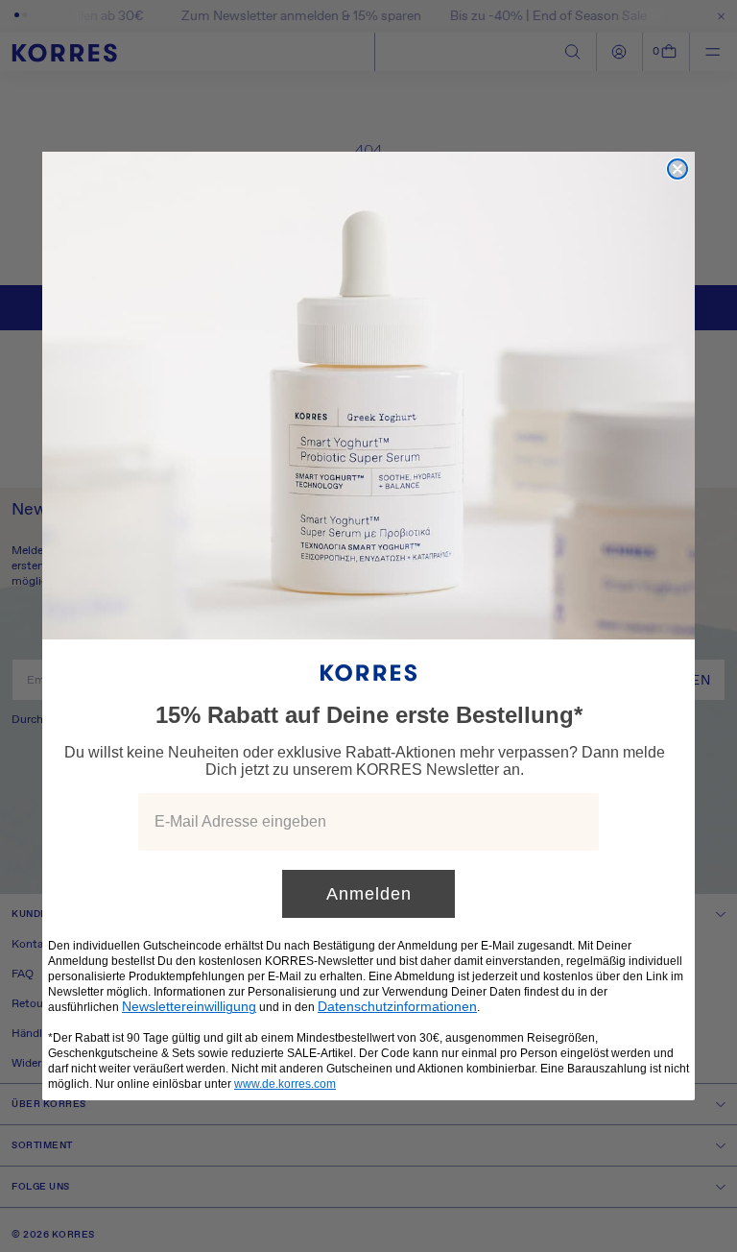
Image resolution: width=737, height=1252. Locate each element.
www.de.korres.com (285, 1084)
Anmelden (369, 893)
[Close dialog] (677, 169)
